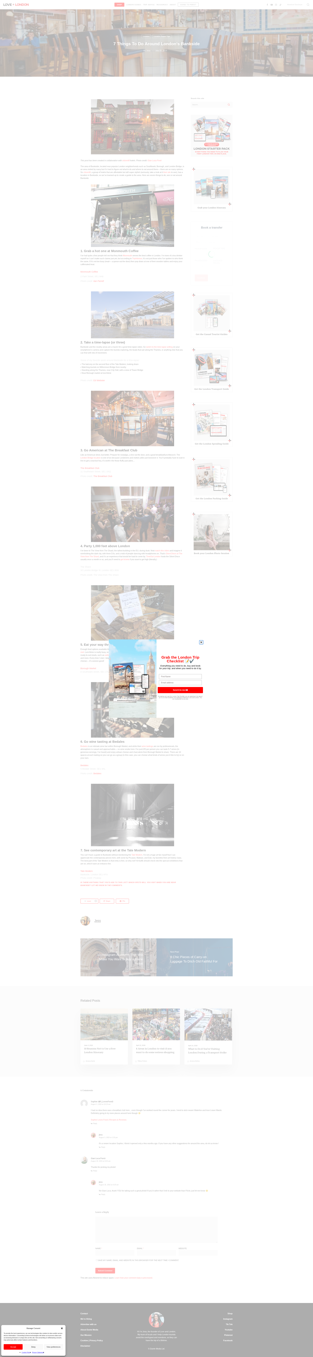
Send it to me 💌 (180, 690)
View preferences (54, 1347)
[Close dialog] (201, 642)
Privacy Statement (38, 1352)
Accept (13, 1347)
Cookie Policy (26, 1352)
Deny (33, 1347)
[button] (62, 1328)
